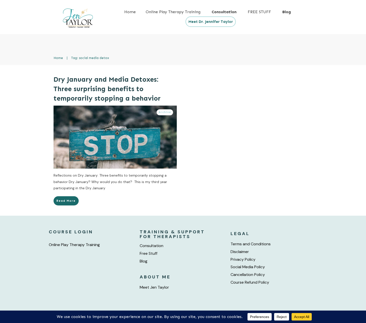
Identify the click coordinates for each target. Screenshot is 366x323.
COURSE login (71, 232)
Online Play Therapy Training (74, 244)
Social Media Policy (248, 266)
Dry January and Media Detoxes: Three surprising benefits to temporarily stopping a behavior (107, 88)
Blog (143, 261)
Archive (165, 112)
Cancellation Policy (248, 274)
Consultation (151, 245)
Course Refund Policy (250, 282)
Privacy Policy (243, 259)
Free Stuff (148, 253)
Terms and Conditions (251, 244)
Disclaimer (240, 251)
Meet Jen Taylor (154, 287)
